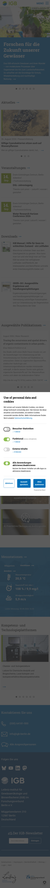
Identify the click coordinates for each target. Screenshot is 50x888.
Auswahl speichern (24, 483)
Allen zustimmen (39, 483)
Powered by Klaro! (39, 490)
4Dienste (17, 452)
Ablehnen (9, 483)
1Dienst (16, 432)
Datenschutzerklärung (23, 418)
